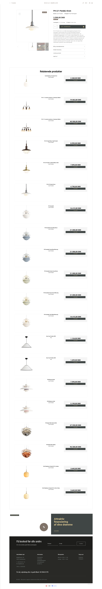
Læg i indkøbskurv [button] (66, 26)
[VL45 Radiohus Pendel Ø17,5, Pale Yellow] (26, 496)
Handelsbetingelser (41, 560)
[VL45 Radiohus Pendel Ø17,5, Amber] (26, 474)
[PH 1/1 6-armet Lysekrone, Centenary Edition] (26, 127)
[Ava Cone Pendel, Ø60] (26, 366)
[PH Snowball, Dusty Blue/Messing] (26, 257)
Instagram (81, 559)
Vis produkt (76, 80)
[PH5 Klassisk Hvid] (26, 387)
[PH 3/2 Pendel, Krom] (26, 192)
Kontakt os (39, 563)
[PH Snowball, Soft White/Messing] (26, 322)
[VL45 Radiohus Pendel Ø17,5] (26, 84)
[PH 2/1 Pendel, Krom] (33, 26)
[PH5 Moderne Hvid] (26, 409)
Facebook (81, 557)
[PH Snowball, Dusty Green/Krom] (26, 279)
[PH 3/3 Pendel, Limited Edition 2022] (26, 171)
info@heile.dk (21, 563)
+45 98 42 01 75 (21, 562)
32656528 (22, 566)
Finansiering (40, 557)
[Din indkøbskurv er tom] (89, 3)
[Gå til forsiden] (51, 3)
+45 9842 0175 (43, 572)
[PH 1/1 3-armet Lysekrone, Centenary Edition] (26, 105)
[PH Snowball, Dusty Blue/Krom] (26, 236)
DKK (86, 3)
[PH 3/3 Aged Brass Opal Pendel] (26, 149)
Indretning (39, 559)
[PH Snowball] (26, 214)
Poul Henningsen (73, 13)
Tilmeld (81, 543)
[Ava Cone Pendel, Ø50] (26, 344)
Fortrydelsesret (40, 562)
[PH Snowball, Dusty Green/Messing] (26, 301)
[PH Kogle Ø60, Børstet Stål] (26, 431)
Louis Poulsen (59, 13)
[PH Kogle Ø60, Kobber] (26, 452)
